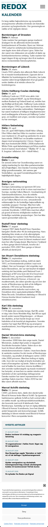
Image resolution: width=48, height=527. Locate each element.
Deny (24, 512)
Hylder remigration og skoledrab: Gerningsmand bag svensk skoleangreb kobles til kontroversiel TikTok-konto (23, 465)
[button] (44, 485)
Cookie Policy (8, 523)
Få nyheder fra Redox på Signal (19, 474)
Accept (24, 505)
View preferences (24, 518)
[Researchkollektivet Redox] (15, 5)
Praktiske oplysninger (21, 523)
